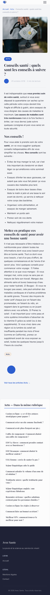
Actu (12, 9)
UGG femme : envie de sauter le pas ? (22, 459)
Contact (6, 579)
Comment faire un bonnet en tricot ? (22, 511)
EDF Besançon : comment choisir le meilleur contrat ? (21, 452)
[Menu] (44, 2)
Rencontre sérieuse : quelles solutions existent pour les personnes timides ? (23, 498)
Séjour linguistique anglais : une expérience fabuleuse (20, 490)
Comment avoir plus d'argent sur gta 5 (23, 428)
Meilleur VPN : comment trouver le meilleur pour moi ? (21, 518)
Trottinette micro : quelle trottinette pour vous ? (24, 481)
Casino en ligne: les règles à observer (22, 505)
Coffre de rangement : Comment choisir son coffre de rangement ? (23, 435)
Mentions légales (10, 574)
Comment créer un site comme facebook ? (24, 422)
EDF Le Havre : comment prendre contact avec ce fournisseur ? (24, 444)
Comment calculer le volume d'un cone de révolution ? (24, 472)
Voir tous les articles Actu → (17, 383)
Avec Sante (9, 542)
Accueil (6, 9)
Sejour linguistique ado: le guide (20, 465)
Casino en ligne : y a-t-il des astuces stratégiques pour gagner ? (22, 415)
